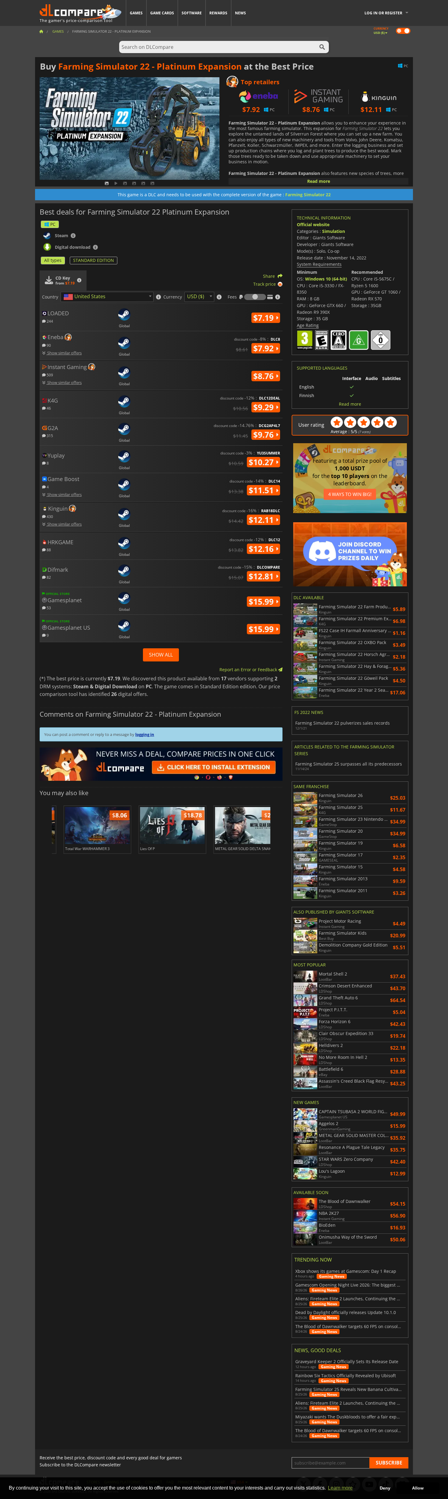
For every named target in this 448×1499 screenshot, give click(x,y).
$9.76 (264, 434)
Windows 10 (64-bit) (326, 279)
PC (52, 224)
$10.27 (262, 462)
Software (192, 13)
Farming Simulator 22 (308, 194)
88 (48, 549)
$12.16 (262, 549)
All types (53, 260)
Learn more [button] (340, 1487)
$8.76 (264, 376)
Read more (318, 181)
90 (48, 345)
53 (48, 607)
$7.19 (264, 318)
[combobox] (107, 297)
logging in (144, 734)
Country (50, 297)
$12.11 (262, 520)
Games (136, 13)
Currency (172, 297)
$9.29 (264, 407)
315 (49, 435)
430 (49, 516)
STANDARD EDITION (93, 260)
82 (48, 577)
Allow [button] (418, 1488)
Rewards (218, 13)
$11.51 (262, 490)
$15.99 (262, 601)
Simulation (333, 231)
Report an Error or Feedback (248, 669)
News (240, 13)
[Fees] (255, 297)
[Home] (41, 31)
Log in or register (383, 13)
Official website (313, 224)
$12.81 (262, 576)
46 (48, 408)
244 (49, 321)
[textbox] (85, 297)
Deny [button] (385, 1488)
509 (49, 374)
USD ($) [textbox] (195, 296)
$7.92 (264, 348)
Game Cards (162, 13)
